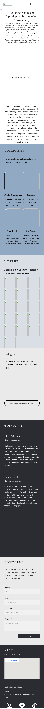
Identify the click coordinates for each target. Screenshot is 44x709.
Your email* (8, 609)
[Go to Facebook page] (23, 705)
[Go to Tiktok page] (34, 705)
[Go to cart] (31, 4)
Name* (7, 588)
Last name (8, 598)
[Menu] (39, 4)
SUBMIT (29, 636)
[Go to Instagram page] (10, 705)
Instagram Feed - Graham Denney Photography (22, 403)
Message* (8, 619)
